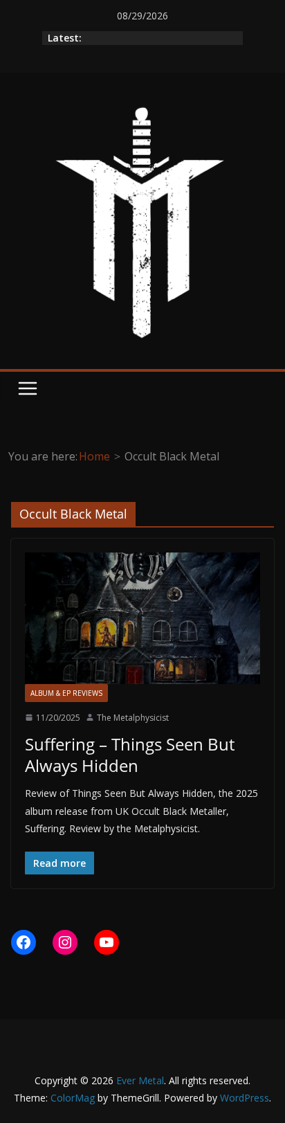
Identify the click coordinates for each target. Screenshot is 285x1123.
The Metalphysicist (133, 718)
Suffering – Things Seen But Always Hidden (130, 755)
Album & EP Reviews (66, 693)
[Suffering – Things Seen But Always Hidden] (142, 617)
